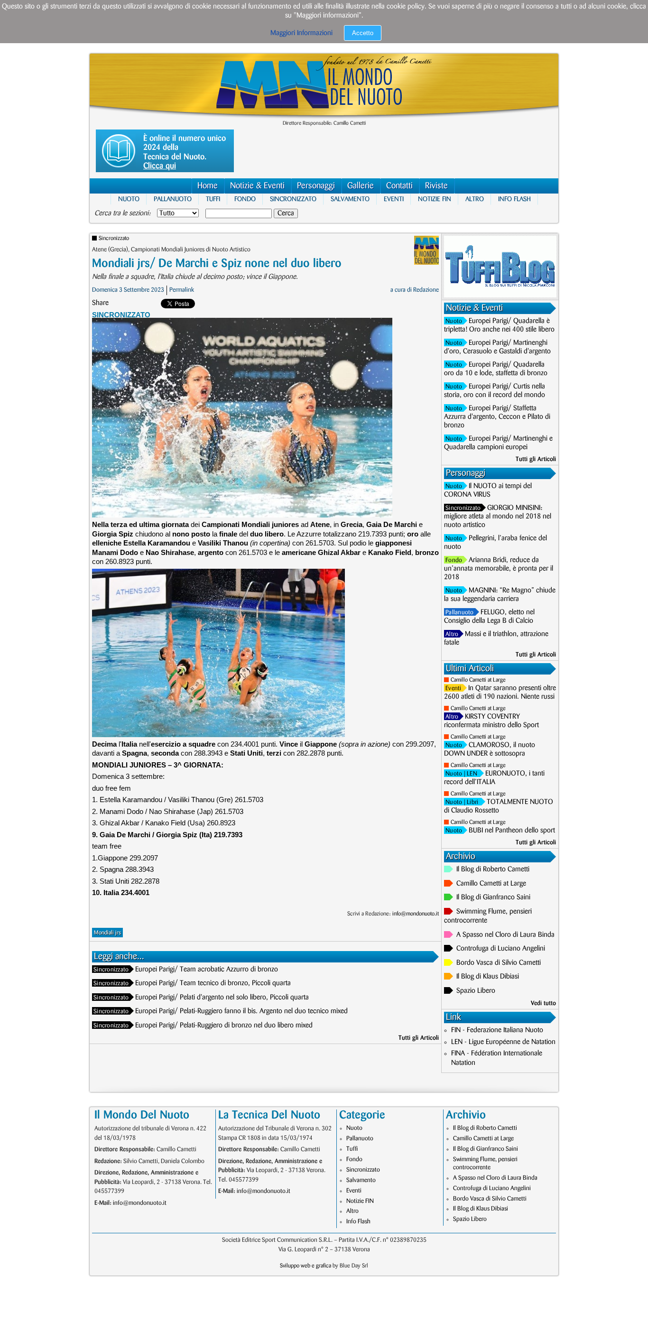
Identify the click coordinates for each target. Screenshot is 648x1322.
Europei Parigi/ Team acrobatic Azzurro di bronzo (206, 969)
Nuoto (128, 199)
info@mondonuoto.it (415, 913)
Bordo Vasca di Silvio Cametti (498, 963)
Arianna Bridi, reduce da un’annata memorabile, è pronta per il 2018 (498, 569)
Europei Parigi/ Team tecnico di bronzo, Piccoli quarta (213, 983)
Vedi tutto (543, 1003)
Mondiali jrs (107, 932)
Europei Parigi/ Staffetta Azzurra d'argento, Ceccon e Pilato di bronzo (497, 417)
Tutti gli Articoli (418, 1038)
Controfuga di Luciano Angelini (500, 948)
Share (100, 303)
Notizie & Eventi (257, 186)
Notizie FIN (434, 199)
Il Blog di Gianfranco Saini (493, 897)
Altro (474, 199)
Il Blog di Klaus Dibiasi (487, 976)
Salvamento (350, 199)
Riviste (436, 186)
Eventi (394, 199)
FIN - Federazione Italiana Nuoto (497, 1030)
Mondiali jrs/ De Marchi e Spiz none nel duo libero (217, 263)
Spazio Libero (475, 991)
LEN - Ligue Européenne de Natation (503, 1042)
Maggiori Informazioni (301, 33)
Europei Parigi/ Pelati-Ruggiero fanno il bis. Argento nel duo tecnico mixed (241, 1011)
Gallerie (360, 186)
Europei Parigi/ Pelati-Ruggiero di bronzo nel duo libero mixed (224, 1025)
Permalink (181, 290)
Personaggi (316, 186)
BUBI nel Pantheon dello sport (512, 830)
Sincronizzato (293, 199)
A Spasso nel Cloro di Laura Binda (505, 935)
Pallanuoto (173, 199)
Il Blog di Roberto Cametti (492, 869)
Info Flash (514, 199)
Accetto (362, 33)
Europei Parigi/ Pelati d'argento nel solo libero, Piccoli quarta (222, 997)
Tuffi (213, 199)
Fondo (245, 199)
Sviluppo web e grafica (305, 1265)
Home (207, 186)
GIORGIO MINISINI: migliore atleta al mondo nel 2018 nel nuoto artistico (497, 516)
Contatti (399, 186)
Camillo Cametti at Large (478, 680)
